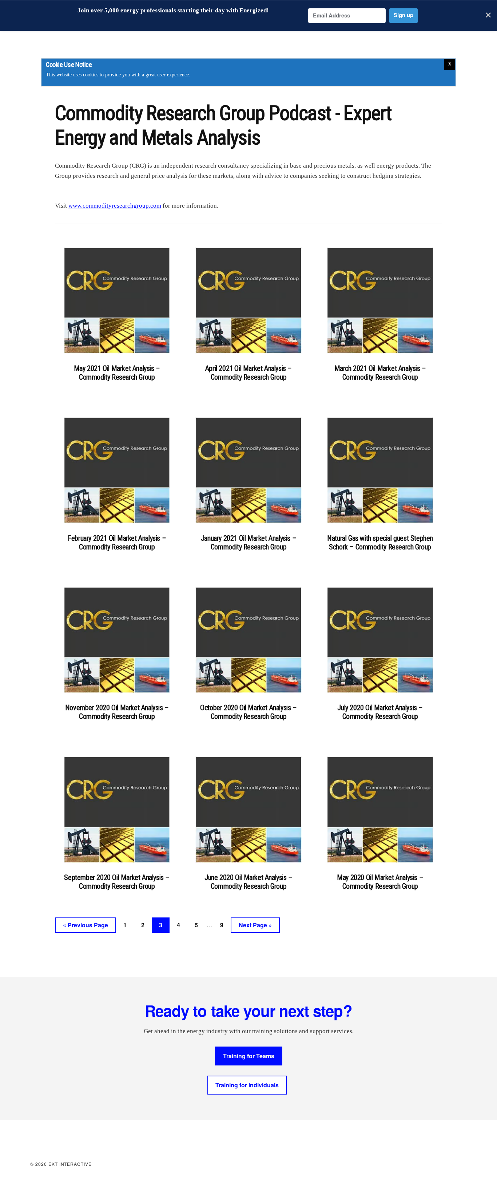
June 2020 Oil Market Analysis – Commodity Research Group (248, 882)
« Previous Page (85, 926)
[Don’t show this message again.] (449, 64)
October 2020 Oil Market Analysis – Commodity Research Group (248, 712)
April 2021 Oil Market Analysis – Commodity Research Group (248, 372)
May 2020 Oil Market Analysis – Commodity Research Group (380, 882)
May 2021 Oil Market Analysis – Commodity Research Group (117, 372)
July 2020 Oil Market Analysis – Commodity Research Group (380, 712)
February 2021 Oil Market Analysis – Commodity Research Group (117, 542)
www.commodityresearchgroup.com (114, 205)
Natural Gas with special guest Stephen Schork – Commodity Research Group (380, 542)
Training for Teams (248, 1056)
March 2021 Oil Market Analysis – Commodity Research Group (380, 372)
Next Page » (255, 926)
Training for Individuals (247, 1085)
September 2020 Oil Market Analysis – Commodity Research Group (117, 882)
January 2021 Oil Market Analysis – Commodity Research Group (248, 542)
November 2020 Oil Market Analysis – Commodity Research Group (117, 712)
